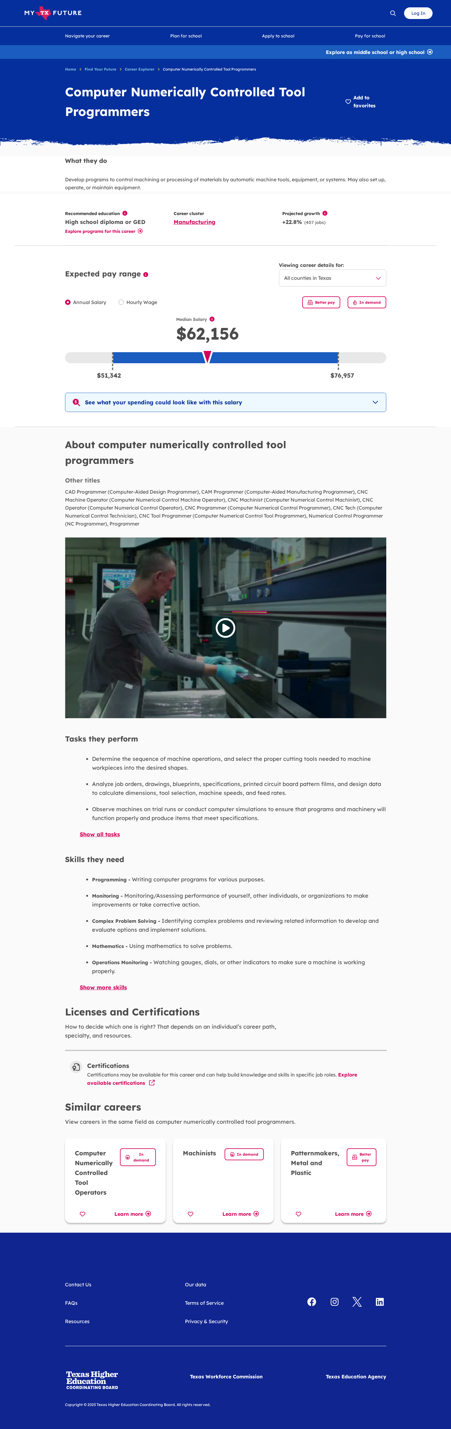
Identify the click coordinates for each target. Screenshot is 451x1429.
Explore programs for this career (100, 231)
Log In (418, 13)
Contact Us (78, 1284)
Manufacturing (194, 221)
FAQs (71, 1303)
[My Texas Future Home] (52, 13)
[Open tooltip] (124, 213)
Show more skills (103, 987)
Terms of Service (204, 1303)
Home (70, 69)
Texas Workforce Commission (226, 1376)
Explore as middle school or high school (375, 51)
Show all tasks (100, 834)
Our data (195, 1284)
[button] (225, 402)
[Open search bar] (393, 13)
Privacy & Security (206, 1321)
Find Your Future (100, 69)
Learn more (128, 1213)
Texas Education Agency (356, 1376)
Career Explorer (139, 69)
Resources (77, 1321)
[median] (212, 319)
